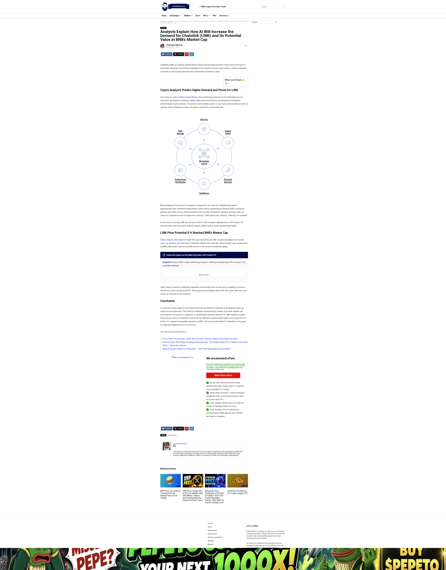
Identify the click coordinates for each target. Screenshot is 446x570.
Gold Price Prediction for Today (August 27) (237, 492)
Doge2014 (167, 262)
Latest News (172, 435)
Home (162, 21)
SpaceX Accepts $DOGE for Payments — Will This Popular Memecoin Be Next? (197, 349)
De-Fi (198, 16)
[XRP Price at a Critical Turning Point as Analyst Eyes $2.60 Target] (170, 475)
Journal (169, 21)
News (164, 16)
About (210, 527)
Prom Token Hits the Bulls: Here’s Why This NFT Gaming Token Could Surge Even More (200, 339)
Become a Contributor (215, 537)
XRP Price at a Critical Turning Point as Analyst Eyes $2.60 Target (170, 494)
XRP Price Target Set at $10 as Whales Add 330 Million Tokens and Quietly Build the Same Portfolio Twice (193, 495)
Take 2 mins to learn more (215, 369)
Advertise (211, 541)
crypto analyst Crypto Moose (185, 97)
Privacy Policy (212, 530)
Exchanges (174, 16)
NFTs (205, 16)
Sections (223, 16)
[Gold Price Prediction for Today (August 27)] (237, 475)
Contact (210, 523)
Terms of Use (212, 534)
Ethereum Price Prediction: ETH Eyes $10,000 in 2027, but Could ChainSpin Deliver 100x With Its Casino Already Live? (214, 497)
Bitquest (210, 544)
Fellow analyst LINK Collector (173, 240)
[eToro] (182, 357)
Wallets (187, 16)
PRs (214, 16)
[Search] (283, 7)
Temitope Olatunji (174, 45)
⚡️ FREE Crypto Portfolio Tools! (212, 7)
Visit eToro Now (223, 375)
